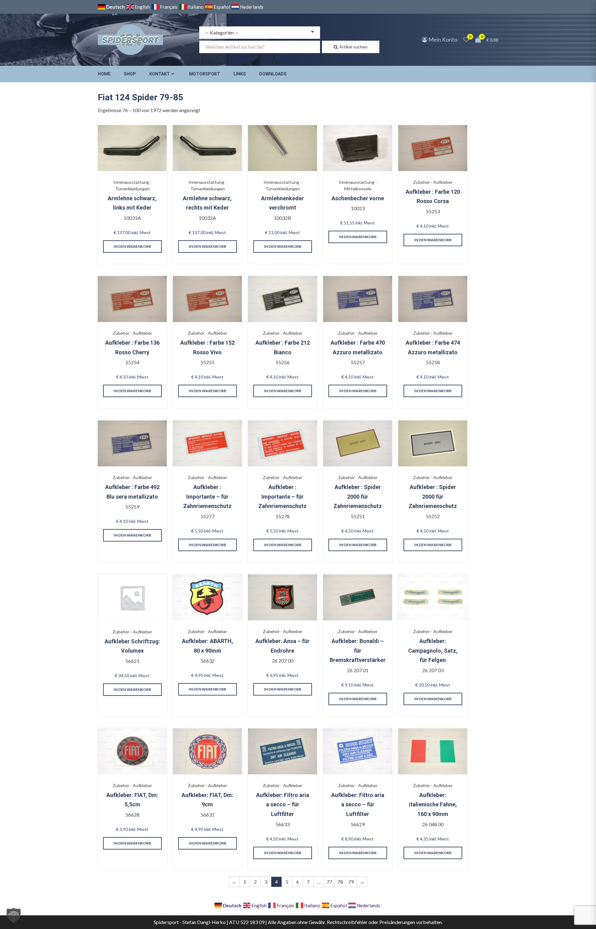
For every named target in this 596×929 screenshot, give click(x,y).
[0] (466, 39)
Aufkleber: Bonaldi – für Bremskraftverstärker (358, 650)
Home (104, 73)
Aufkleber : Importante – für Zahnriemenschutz (207, 496)
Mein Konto (442, 39)
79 (351, 882)
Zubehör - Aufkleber (433, 182)
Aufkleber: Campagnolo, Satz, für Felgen (433, 650)
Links (239, 73)
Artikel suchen (353, 46)
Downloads (273, 73)
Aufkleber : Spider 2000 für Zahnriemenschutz (357, 496)
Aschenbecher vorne (358, 198)
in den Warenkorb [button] (132, 246)
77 (329, 882)
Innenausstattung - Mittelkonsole (358, 185)
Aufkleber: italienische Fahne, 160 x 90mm (433, 804)
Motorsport (204, 73)
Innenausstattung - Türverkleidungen (132, 185)
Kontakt (159, 73)
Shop (130, 73)
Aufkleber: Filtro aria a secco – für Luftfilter (282, 804)
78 (340, 882)
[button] (13, 915)
